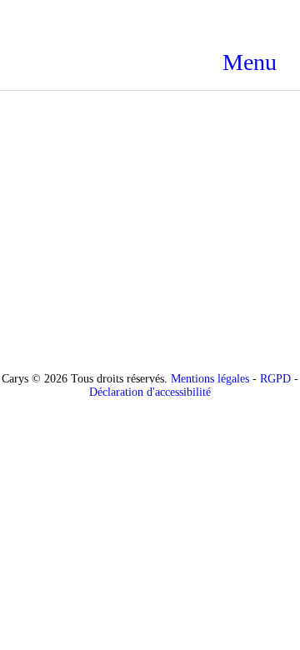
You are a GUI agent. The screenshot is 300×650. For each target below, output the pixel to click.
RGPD (275, 378)
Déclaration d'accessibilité (150, 392)
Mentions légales (210, 378)
